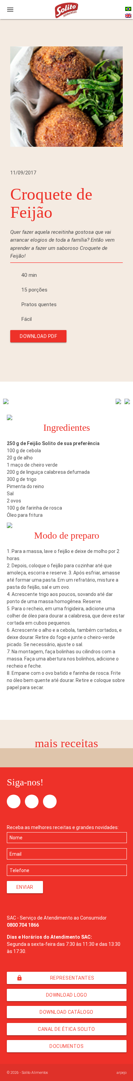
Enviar (24, 887)
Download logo (66, 995)
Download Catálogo (66, 1012)
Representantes (55, 978)
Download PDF (38, 336)
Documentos (66, 1046)
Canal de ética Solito (66, 1029)
